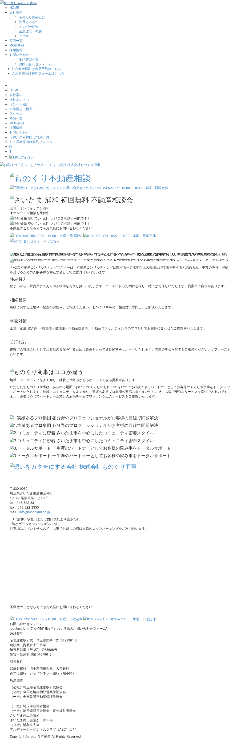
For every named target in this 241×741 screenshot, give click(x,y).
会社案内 (16, 12)
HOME (14, 7)
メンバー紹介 (29, 26)
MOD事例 (16, 45)
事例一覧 (16, 40)
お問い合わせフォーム (35, 64)
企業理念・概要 (30, 31)
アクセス (25, 35)
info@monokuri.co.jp (34, 511)
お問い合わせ (19, 54)
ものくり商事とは (32, 17)
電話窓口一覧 (29, 59)
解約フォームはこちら (38, 73)
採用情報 (16, 49)
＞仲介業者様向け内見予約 (29, 137)
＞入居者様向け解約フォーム (30, 141)
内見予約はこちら (36, 68)
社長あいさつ (29, 21)
